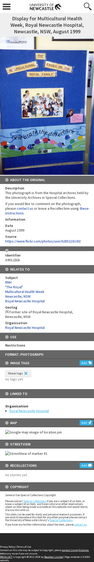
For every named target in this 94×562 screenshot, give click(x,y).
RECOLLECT (6, 557)
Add (84, 363)
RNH (8, 282)
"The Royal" (14, 287)
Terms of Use (24, 546)
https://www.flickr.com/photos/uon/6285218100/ (43, 241)
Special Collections (34, 501)
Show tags (15, 373)
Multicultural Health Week (24, 291)
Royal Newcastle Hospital (29, 410)
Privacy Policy (7, 546)
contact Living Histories (75, 550)
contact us (80, 524)
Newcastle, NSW (18, 296)
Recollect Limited (53, 557)
